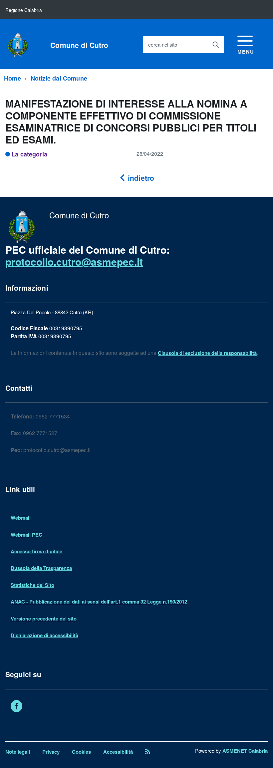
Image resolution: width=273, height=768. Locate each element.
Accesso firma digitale (36, 551)
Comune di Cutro (79, 45)
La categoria (29, 154)
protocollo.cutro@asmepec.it (74, 261)
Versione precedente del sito (44, 618)
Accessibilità (118, 751)
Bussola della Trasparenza (41, 568)
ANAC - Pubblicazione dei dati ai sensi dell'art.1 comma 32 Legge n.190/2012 (99, 601)
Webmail (21, 517)
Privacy (51, 751)
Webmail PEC (26, 534)
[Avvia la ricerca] (215, 44)
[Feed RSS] (147, 751)
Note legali (17, 751)
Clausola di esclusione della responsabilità (207, 353)
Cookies (81, 751)
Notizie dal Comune (59, 78)
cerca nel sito (162, 44)
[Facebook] (16, 707)
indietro (140, 178)
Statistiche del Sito (32, 585)
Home (12, 78)
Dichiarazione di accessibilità (44, 635)
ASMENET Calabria (245, 750)
